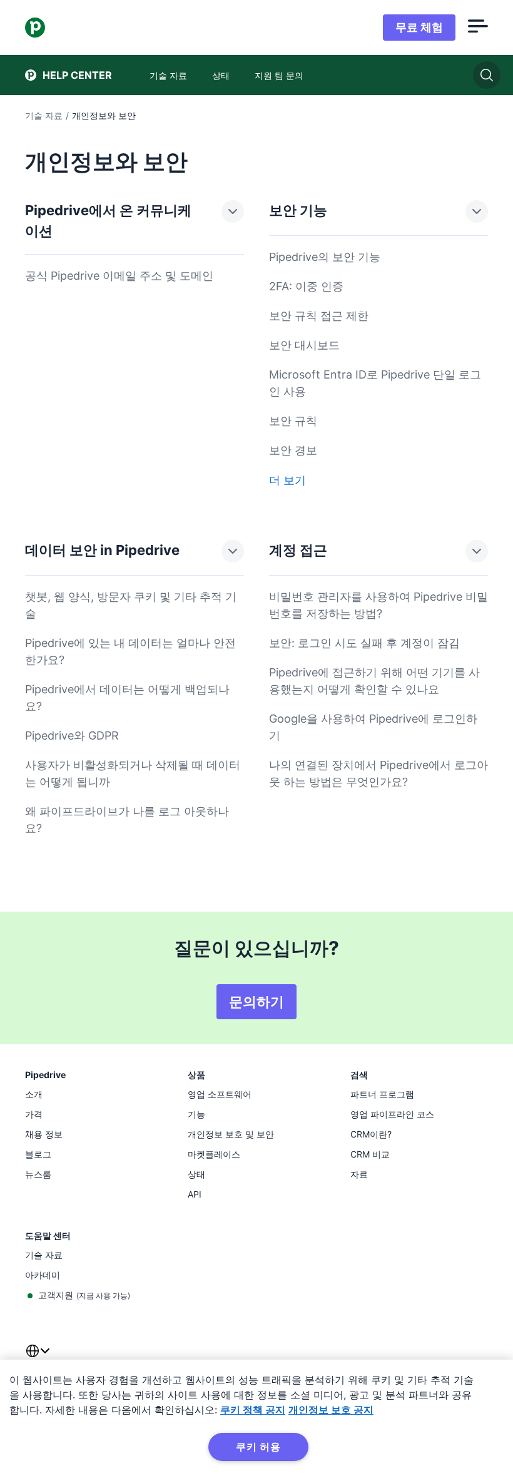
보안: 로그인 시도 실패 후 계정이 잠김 (364, 642)
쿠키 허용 (258, 1446)
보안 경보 (293, 450)
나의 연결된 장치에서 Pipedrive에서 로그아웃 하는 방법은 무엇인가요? (378, 773)
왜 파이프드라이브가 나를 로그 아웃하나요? (127, 820)
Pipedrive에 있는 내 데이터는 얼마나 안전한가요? (130, 651)
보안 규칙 (293, 420)
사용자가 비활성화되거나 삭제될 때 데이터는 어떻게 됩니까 (132, 773)
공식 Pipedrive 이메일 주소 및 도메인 (119, 275)
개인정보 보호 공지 (330, 1409)
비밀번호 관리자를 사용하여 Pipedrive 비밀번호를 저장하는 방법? (378, 605)
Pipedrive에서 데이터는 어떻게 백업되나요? (127, 698)
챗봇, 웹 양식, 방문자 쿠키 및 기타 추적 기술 (130, 605)
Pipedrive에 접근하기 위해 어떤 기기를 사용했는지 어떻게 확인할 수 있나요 (374, 681)
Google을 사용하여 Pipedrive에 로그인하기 (373, 727)
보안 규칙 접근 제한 (318, 315)
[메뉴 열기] (478, 27)
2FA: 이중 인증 (306, 286)
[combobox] (37, 1358)
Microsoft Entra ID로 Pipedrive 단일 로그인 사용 (375, 383)
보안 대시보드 (304, 345)
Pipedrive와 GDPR (72, 735)
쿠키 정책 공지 (252, 1409)
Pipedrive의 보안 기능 (324, 256)
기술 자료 (44, 115)
